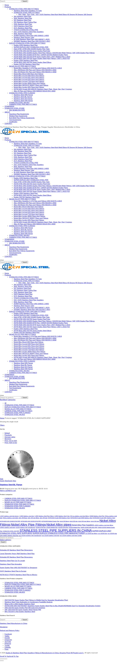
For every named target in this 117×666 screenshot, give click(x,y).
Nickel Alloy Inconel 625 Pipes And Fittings (29, 79)
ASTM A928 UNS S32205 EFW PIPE (31, 521)
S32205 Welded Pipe (74, 527)
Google (7, 638)
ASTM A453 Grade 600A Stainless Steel (59, 518)
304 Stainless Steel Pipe (22, 16)
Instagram (8, 640)
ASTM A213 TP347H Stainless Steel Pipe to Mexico (18, 575)
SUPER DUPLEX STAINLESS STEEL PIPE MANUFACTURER (59, 533)
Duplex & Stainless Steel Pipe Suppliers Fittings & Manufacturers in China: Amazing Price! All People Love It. (45, 653)
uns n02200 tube (112, 533)
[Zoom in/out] (6, 658)
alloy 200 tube (44, 518)
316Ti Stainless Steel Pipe (23, 26)
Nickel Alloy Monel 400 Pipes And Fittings (28, 74)
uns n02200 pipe (102, 533)
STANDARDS (9, 106)
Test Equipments (15, 120)
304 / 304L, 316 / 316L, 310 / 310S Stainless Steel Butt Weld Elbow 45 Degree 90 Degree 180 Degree (55, 14)
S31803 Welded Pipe (52, 527)
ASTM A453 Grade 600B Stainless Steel (81, 518)
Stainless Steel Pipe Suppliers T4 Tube (28, 11)
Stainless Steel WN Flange (23, 95)
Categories (11, 400)
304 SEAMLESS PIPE (17, 110)
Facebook (8, 634)
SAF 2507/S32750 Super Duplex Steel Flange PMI (23, 610)
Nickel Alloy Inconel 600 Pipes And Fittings (29, 76)
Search (25, 1)
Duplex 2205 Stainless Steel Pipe (26, 45)
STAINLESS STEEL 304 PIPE (11, 531)
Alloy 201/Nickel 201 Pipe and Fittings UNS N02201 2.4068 (35, 72)
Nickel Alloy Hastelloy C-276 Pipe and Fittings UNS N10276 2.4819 (38, 68)
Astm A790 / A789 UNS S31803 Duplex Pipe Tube (32, 49)
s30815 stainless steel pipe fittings (103, 525)
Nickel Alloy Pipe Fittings (28, 524)
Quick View (8, 481)
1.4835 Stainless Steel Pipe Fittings (44, 516)
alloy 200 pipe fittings (33, 518)
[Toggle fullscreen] (4, 658)
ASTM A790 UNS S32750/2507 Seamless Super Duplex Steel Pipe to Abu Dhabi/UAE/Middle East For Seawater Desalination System (52, 606)
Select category (5, 540)
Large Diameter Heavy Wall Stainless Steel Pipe (17, 553)
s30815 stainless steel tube (7, 527)
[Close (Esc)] (1, 658)
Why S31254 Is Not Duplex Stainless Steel (20, 611)
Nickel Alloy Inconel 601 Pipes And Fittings (29, 77)
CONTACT (8, 123)
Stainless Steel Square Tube (24, 37)
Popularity (8, 435)
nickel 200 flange (64, 521)
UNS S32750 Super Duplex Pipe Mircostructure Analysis (25, 608)
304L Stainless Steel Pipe (23, 18)
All (5, 403)
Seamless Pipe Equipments (19, 114)
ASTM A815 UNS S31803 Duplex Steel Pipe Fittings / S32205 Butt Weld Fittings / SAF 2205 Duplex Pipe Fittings (54, 53)
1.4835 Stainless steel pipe (26, 516)
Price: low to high (11, 441)
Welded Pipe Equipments (18, 116)
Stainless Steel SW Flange (23, 101)
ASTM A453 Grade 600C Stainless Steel (104, 518)
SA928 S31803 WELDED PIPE (89, 527)
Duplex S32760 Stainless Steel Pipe (27, 64)
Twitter (7, 636)
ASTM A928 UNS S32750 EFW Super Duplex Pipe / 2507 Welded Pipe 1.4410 (42, 57)
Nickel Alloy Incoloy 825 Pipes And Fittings (29, 87)
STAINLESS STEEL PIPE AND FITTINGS (24, 9)
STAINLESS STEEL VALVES (19, 102)
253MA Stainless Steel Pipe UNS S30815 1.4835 (31, 35)
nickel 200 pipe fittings (84, 521)
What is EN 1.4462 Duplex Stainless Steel (20, 604)
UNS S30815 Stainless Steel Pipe (9, 535)
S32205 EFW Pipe (63, 527)
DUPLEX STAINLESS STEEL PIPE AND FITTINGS (27, 43)
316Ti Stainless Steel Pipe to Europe (13, 571)
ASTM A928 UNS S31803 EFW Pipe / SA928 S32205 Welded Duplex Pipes (41, 55)
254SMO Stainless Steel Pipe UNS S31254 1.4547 (32, 41)
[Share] (3, 658)
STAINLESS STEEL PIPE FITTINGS (27, 12)
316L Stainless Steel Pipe (23, 24)
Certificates (13, 122)
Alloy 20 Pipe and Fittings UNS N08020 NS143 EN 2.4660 (34, 91)
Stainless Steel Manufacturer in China (13, 623)
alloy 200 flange (23, 518)
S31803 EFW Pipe (41, 527)
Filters (2, 425)
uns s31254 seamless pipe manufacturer (30, 535)
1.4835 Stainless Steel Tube (62, 516)
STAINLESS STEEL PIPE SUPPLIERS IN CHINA (56, 530)
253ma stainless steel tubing (11, 518)
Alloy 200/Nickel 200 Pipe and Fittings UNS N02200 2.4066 (35, 70)
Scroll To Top (9, 656)
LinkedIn (8, 647)
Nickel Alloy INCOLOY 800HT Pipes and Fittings (31, 85)
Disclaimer (4, 627)
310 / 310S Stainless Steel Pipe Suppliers (29, 32)
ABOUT (7, 112)
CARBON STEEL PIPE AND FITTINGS (23, 104)
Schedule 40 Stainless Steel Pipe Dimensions (16, 550)
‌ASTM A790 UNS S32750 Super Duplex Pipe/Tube (32, 51)
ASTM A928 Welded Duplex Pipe (50, 521)
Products (8, 7)
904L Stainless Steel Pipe (23, 34)
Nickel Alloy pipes (58, 524)
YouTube (8, 642)
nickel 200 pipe (73, 521)
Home (7, 5)
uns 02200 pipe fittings (91, 533)
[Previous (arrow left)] (1, 660)
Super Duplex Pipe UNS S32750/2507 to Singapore (18, 567)
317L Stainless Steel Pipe (23, 28)
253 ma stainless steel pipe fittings (79, 516)
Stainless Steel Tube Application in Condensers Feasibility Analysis (28, 602)
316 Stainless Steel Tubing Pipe (25, 22)
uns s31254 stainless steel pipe (50, 535)
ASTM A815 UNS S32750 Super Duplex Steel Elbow (32, 62)
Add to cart (8, 490)
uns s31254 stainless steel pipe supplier (71, 535)
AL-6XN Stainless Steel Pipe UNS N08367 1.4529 (31, 39)
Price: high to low (11, 443)
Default (7, 433)
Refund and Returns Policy (9, 630)
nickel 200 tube (95, 521)
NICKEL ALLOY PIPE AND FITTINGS (22, 66)
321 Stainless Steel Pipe (22, 20)
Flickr (6, 649)
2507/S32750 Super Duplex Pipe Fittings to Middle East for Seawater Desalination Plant (36, 600)
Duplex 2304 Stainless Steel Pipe (26, 60)
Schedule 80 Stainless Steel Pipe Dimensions (16, 557)
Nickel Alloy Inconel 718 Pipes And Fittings (29, 81)
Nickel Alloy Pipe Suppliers (83, 525)
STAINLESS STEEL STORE (14, 108)
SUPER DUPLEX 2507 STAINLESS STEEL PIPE (31, 47)
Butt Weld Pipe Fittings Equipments (22, 118)
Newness (8, 439)
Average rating (10, 437)
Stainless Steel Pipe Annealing (11, 564)
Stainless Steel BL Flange (23, 97)
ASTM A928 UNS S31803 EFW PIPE (10, 521)
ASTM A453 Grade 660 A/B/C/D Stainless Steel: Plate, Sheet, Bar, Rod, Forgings (43, 89)
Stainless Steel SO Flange (23, 99)
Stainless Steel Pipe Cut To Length (12, 561)
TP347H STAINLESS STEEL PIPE (26, 30)
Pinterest (8, 643)
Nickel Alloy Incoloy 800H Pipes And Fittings (29, 83)
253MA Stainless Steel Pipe (96, 516)
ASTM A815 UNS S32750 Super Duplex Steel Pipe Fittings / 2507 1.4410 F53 (42, 58)
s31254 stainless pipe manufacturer (25, 527)
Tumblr (7, 645)
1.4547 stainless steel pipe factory (9, 516)
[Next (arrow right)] (3, 660)
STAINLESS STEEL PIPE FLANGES (22, 93)
